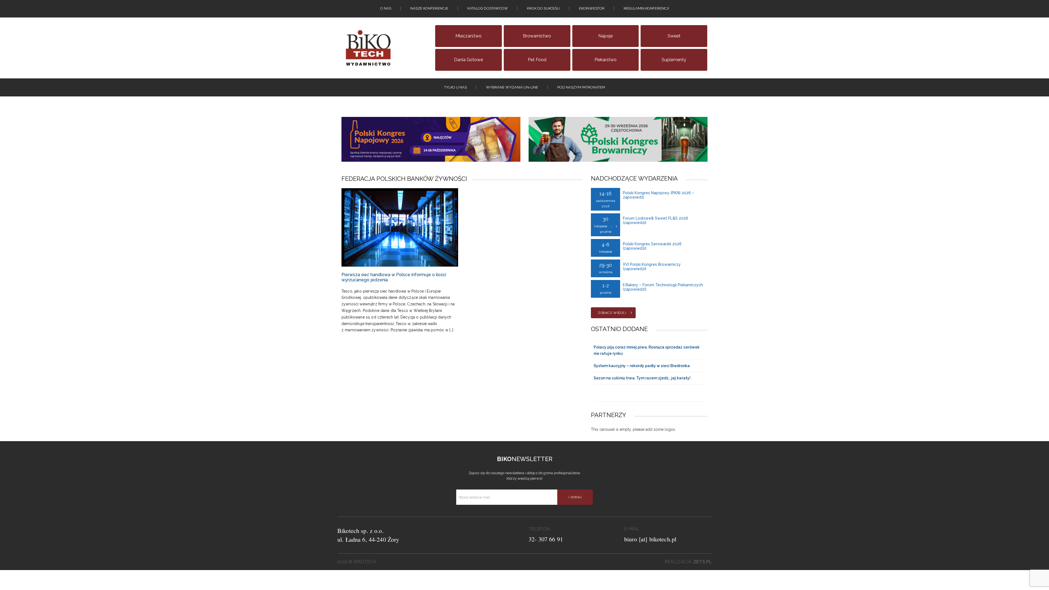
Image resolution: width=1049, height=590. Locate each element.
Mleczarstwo (468, 36)
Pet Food (537, 59)
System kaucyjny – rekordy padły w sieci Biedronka (642, 366)
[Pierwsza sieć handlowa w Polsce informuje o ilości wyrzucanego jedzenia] (399, 227)
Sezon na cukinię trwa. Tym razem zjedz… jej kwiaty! (642, 378)
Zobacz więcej (612, 313)
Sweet (674, 36)
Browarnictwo (537, 36)
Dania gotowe (468, 59)
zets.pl (702, 561)
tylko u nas (455, 87)
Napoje (605, 36)
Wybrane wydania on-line (512, 87)
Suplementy (674, 59)
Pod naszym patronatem (581, 87)
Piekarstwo (605, 59)
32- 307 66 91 (546, 539)
